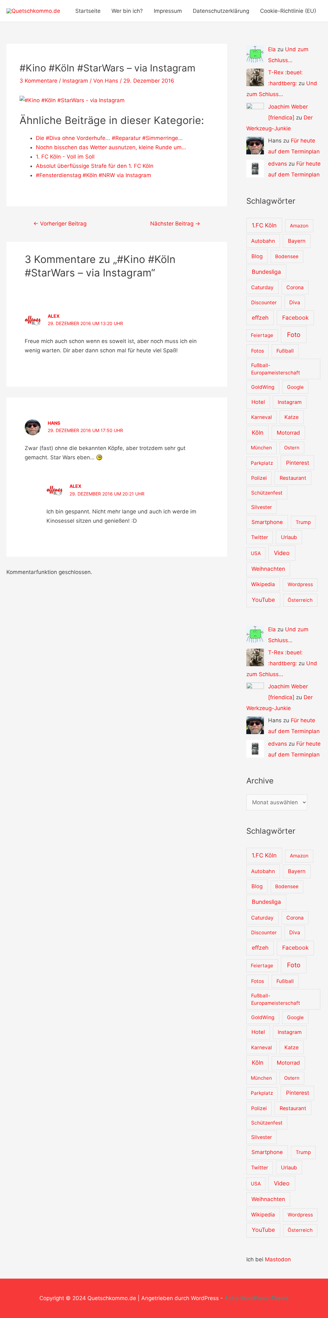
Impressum (168, 11)
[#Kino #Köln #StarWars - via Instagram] (72, 100)
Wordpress (300, 584)
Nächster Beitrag (175, 223)
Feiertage (262, 335)
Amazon (299, 226)
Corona (295, 287)
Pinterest (297, 462)
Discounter (264, 302)
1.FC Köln (264, 225)
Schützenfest (267, 493)
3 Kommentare (38, 81)
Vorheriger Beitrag (59, 223)
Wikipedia (263, 584)
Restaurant (293, 478)
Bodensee (287, 256)
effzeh (260, 317)
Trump (303, 522)
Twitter (259, 537)
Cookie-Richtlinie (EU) (288, 11)
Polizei (259, 478)
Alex (54, 316)
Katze (291, 417)
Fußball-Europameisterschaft (275, 369)
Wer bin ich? (127, 11)
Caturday (262, 287)
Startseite (88, 11)
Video (282, 552)
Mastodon (278, 1259)
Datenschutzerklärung (221, 11)
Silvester (261, 507)
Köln (257, 432)
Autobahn (263, 241)
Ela (272, 49)
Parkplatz (262, 463)
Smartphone (267, 522)
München (261, 448)
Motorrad (288, 433)
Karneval (261, 417)
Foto (293, 335)
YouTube (263, 599)
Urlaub (289, 537)
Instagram (75, 81)
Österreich (300, 600)
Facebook (295, 317)
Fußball (285, 351)
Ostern (291, 448)
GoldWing (263, 387)
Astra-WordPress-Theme (257, 1298)
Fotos (257, 351)
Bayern (297, 241)
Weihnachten (268, 569)
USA (256, 553)
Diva (294, 302)
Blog (257, 256)
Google (295, 387)
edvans (277, 163)
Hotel (258, 402)
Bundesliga (266, 271)
